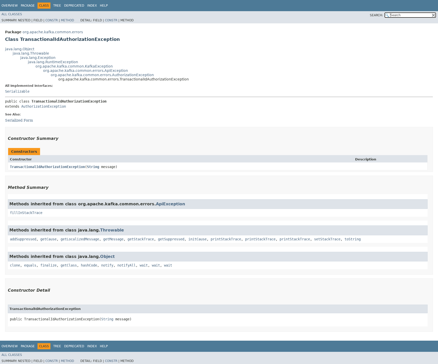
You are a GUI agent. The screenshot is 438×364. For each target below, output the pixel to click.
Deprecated (74, 5)
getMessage (113, 239)
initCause (197, 239)
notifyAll (126, 265)
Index (92, 5)
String (93, 167)
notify (107, 265)
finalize (48, 265)
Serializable (17, 91)
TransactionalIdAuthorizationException (47, 167)
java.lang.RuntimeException (53, 62)
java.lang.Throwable (31, 53)
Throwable (112, 230)
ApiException (170, 204)
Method (67, 20)
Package (28, 5)
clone (15, 265)
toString (352, 239)
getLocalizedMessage (80, 239)
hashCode (89, 265)
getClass (69, 265)
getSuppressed (171, 239)
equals (30, 265)
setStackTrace (327, 239)
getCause (48, 239)
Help (104, 5)
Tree (57, 5)
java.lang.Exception (38, 58)
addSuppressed (23, 239)
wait (144, 265)
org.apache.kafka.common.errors (53, 32)
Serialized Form (19, 120)
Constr (51, 20)
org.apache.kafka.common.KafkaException (74, 66)
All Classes (12, 14)
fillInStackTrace (26, 213)
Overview (10, 5)
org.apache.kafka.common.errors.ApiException (85, 71)
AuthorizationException (43, 106)
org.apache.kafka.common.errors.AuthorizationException (102, 75)
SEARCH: (376, 15)
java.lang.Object (19, 49)
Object (107, 256)
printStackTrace (226, 239)
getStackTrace (140, 239)
